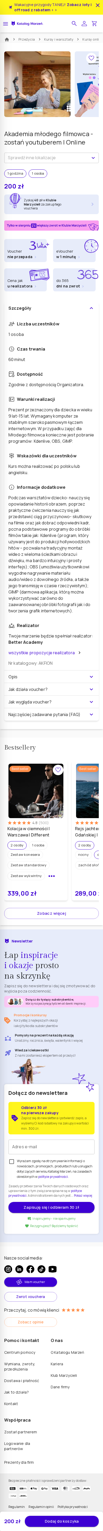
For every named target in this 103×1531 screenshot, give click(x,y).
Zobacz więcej (51, 913)
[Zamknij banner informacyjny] (97, 5)
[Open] (93, 158)
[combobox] (47, 158)
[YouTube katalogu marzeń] (53, 1269)
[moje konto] (84, 23)
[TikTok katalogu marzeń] (41, 1269)
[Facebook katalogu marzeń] (30, 1269)
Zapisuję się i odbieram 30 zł (51, 1207)
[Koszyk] (94, 23)
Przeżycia (26, 39)
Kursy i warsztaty (59, 39)
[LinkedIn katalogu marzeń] (19, 1269)
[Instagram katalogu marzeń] (8, 1269)
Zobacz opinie (31, 1321)
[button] (74, 23)
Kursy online (92, 39)
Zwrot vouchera (30, 1296)
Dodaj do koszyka (62, 1521)
